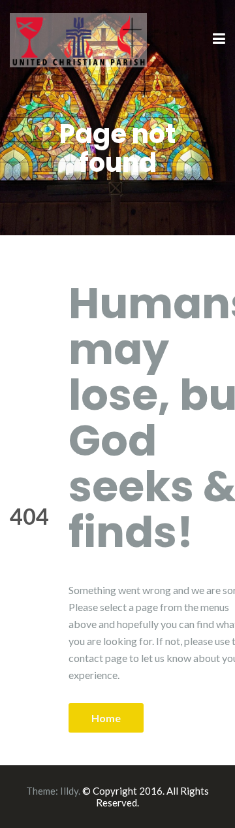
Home (106, 718)
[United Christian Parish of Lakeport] (78, 38)
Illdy (69, 791)
